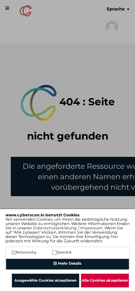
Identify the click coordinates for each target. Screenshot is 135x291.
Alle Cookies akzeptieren (105, 280)
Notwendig (26, 252)
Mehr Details (69, 263)
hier (114, 236)
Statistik (64, 252)
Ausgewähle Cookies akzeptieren (45, 280)
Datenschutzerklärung (55, 227)
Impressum (91, 227)
